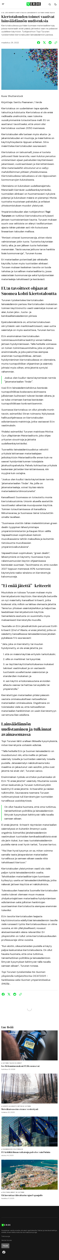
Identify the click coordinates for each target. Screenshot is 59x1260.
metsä (19, 1106)
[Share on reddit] (50, 42)
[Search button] (49, 4)
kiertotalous (21, 12)
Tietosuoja (5, 1236)
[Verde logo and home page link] (30, 4)
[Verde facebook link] (3, 1252)
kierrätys (12, 12)
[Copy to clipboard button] (55, 42)
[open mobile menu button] (3, 4)
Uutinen (41, 12)
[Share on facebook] (39, 42)
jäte (6, 12)
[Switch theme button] (55, 4)
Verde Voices (6, 1240)
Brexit (19, 1063)
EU (3, 12)
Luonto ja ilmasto (10, 1106)
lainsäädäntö (32, 12)
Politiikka (17, 1149)
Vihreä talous (49, 12)
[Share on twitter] (44, 42)
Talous (11, 1063)
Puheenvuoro (8, 1149)
